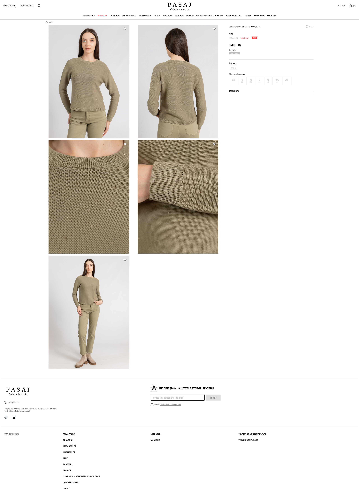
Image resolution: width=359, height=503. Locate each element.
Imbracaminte (129, 15)
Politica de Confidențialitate (170, 404)
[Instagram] (14, 417)
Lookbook (156, 434)
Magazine (271, 15)
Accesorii (167, 15)
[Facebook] (5, 417)
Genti (157, 15)
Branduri (114, 15)
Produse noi (89, 15)
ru (343, 6)
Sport (66, 488)
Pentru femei (9, 5)
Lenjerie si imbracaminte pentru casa (204, 15)
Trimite (213, 397)
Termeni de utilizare (248, 440)
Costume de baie (234, 15)
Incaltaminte (145, 15)
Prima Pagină (69, 434)
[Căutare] (39, 5)
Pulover (49, 22)
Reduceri (102, 15)
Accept (167, 404)
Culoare (232, 63)
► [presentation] (312, 81)
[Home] (179, 5)
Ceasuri (179, 15)
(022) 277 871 (14, 402)
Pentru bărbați (27, 5)
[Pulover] (88, 81)
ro (339, 6)
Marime (237, 74)
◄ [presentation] (231, 81)
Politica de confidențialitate (252, 434)
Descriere (234, 90)
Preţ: (231, 33)
